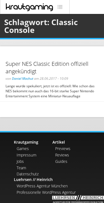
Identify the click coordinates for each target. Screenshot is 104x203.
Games (23, 148)
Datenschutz (28, 174)
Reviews (62, 155)
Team (21, 167)
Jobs (20, 161)
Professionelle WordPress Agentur (46, 192)
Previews (62, 148)
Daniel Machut (22, 78)
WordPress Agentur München (42, 185)
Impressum (26, 155)
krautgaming (29, 7)
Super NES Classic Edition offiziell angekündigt (47, 67)
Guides (61, 161)
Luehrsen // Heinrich (33, 179)
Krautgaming (26, 142)
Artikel (58, 142)
